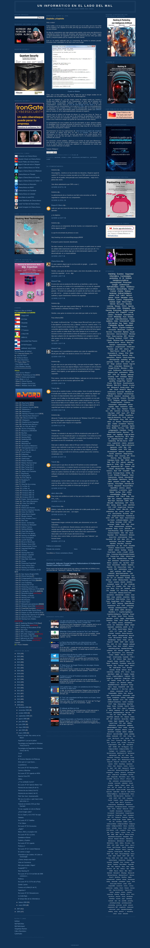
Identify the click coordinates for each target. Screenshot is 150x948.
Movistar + (124, 368)
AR (116, 787)
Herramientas (129, 340)
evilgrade (130, 731)
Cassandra (129, 798)
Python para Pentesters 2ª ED (31, 570)
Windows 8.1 (123, 535)
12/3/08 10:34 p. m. (58, 457)
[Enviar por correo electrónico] (47, 152)
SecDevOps (112, 541)
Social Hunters (26, 452)
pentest (111, 295)
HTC (113, 817)
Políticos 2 (21, 846)
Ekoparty (23, 326)
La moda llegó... (23, 896)
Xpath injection (117, 667)
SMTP (114, 603)
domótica (129, 582)
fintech (121, 888)
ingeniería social (128, 498)
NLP (123, 755)
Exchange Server (118, 473)
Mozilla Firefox (120, 469)
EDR (125, 631)
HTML (117, 464)
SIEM (114, 855)
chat (108, 466)
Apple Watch (111, 674)
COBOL (131, 699)
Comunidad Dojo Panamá (28, 341)
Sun (131, 509)
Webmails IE (116, 873)
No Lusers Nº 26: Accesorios (27, 826)
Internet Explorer (122, 334)
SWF (121, 858)
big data (121, 325)
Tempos (117, 306)
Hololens (109, 819)
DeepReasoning (125, 575)
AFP (121, 736)
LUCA (110, 317)
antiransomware (119, 526)
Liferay (129, 830)
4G (122, 584)
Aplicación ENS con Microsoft (30, 617)
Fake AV (126, 706)
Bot (121, 545)
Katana (120, 828)
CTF (116, 631)
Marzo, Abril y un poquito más (27, 832)
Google (115, 285)
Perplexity (110, 456)
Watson (121, 870)
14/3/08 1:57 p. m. (58, 541)
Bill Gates (128, 610)
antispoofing (130, 605)
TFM (120, 723)
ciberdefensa (128, 622)
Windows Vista (118, 340)
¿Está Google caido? (25, 812)
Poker (129, 714)
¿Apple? (20, 829)
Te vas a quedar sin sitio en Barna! (29, 809)
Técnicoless (112, 404)
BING (132, 353)
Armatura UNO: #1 (28, 497)
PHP (117, 376)
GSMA (122, 556)
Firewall (130, 430)
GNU (124, 586)
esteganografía (113, 430)
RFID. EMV (127, 851)
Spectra (131, 306)
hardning (116, 894)
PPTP (109, 603)
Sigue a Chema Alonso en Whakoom (30, 171)
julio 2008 (22, 721)
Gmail (128, 362)
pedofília (124, 900)
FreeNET (124, 742)
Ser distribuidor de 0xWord (23, 351)
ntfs (119, 900)
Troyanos (127, 402)
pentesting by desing (114, 648)
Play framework (125, 757)
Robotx (132, 853)
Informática (119, 821)
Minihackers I (26, 411)
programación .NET (117, 466)
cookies (127, 595)
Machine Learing (129, 834)
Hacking (57, 157)
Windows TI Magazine (121, 475)
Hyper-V (124, 708)
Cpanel (124, 701)
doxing (113, 505)
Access (128, 672)
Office (113, 409)
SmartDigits (129, 860)
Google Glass (126, 678)
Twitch (111, 768)
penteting (131, 734)
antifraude (132, 644)
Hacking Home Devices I (30, 424)
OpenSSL (110, 567)
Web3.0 (132, 665)
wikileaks (130, 462)
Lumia (128, 832)
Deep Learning (117, 336)
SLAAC (116, 618)
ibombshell (110, 584)
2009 (18, 702)
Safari (129, 567)
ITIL (114, 821)
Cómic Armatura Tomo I (28, 518)
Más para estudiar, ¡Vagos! (26, 865)
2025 (18, 656)
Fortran (131, 808)
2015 (18, 685)
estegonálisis (111, 885)
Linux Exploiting (26, 582)
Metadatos (126, 308)
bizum (120, 727)
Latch (123, 295)
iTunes (123, 896)
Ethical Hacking (27, 381)
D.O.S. (121, 528)
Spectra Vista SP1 (24, 776)
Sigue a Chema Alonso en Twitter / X (30, 181)
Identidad (124, 297)
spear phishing (116, 513)
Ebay (108, 742)
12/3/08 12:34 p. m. (58, 218)
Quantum (117, 396)
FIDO (109, 808)
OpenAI (129, 381)
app (116, 511)
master (117, 584)
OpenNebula (130, 847)
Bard (115, 471)
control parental (122, 537)
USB (109, 498)
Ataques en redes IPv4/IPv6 (30, 612)
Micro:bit (128, 712)
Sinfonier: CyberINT (27, 555)
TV (133, 567)
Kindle (125, 828)
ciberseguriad (131, 879)
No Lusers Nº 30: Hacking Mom (28, 767)
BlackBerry (112, 612)
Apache (118, 357)
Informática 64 (129, 483)
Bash (109, 652)
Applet (117, 674)
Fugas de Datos (129, 434)
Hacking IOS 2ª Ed (27, 585)
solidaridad (124, 783)
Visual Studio (111, 552)
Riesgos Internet (26, 516)
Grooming (111, 633)
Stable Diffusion (129, 603)
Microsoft (110, 319)
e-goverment (116, 443)
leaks (108, 554)
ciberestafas (122, 404)
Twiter (127, 866)
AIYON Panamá (26, 345)
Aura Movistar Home (124, 793)
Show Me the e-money (28, 484)
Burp (132, 738)
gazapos (117, 892)
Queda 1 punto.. (23, 884)
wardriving (118, 627)
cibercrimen (111, 334)
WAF (115, 569)
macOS (111, 453)
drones (119, 505)
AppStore (127, 650)
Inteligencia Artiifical (124, 748)
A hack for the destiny (28, 533)
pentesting (114, 278)
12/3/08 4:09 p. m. (58, 356)
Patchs (128, 661)
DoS (133, 575)
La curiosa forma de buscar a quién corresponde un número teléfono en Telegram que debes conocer (79, 655)
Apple (119, 302)
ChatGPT (123, 312)
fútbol (108, 597)
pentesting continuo (121, 607)
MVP (118, 539)
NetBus (122, 843)
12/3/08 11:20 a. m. (58, 200)
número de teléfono (116, 695)
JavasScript (131, 825)
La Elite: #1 (26, 486)
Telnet (123, 866)
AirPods (114, 629)
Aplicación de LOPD (27, 638)
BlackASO (115, 699)
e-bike (130, 729)
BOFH (122, 610)
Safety (126, 858)
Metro (131, 836)
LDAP (118, 413)
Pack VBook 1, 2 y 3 (22, 379)
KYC (132, 748)
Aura (124, 317)
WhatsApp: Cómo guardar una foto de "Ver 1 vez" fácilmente (79, 631)
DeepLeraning (112, 804)
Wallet (126, 620)
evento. (126, 885)
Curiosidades (125, 276)
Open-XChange (116, 847)
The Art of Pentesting (28, 428)
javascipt (130, 693)
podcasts (110, 362)
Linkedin (111, 469)
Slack (127, 721)
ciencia (109, 625)
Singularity (121, 721)
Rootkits (127, 578)
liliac (110, 781)
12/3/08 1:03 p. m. (58, 256)
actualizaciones (121, 725)
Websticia (129, 541)
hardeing (129, 892)
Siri (133, 464)
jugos (123, 898)
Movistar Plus (119, 436)
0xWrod (128, 785)
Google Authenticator (118, 516)
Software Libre (113, 372)
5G (133, 627)
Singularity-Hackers (21, 929)
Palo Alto (124, 714)
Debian (112, 492)
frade (110, 890)
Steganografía (130, 618)
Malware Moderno (27, 460)
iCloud (114, 646)
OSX (111, 714)
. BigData (117, 785)
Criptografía (112, 325)
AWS (124, 571)
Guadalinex (131, 815)
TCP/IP (115, 580)
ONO (133, 843)
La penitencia (22, 765)
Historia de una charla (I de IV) (28, 793)
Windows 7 (110, 347)
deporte (123, 582)
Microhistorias (25, 600)
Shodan (123, 374)
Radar (116, 853)
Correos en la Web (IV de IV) (27, 887)
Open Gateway (113, 479)
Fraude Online (25, 625)
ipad (116, 349)
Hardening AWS (26, 439)
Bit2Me (114, 428)
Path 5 (123, 496)
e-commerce (123, 490)
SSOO (115, 764)
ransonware (117, 783)
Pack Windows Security (23, 366)
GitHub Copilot (130, 556)
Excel (124, 417)
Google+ (109, 657)
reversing (122, 456)
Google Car (110, 678)
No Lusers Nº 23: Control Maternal (29, 849)
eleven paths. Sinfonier (116, 883)
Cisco (128, 599)
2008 (18, 705)
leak (111, 389)
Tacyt (118, 409)
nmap (113, 597)
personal (111, 312)
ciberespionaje (114, 359)
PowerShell (117, 332)
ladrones (124, 669)
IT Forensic (24, 330)
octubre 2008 (23, 713)
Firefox (117, 362)
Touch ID (131, 766)
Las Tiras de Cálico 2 (29, 450)
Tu (107, 768)
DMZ (117, 575)
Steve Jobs (121, 541)
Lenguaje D (123, 830)
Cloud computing (129, 357)
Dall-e (129, 740)
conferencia (111, 392)
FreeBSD (112, 811)
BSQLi (116, 528)
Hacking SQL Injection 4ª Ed (30, 614)
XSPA (123, 605)
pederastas (116, 781)
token (123, 413)
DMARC (117, 654)
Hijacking (130, 424)
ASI (125, 787)
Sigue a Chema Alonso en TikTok (29, 168)
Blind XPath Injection (122, 573)
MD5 (108, 834)
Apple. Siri (123, 791)
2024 (18, 659)
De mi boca (128, 802)
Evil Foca (121, 428)
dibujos (132, 428)
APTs (122, 672)
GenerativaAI (111, 813)
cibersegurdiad (131, 772)
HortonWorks (130, 744)
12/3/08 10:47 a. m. (59, 187)
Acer (128, 787)
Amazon (123, 398)
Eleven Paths (127, 302)
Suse (131, 721)
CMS (131, 573)
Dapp (114, 704)
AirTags (129, 736)
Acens (133, 672)
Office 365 (125, 509)
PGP (117, 496)
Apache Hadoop (122, 629)
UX (116, 644)
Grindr (124, 815)
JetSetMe (114, 828)
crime (126, 691)
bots (131, 419)
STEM (113, 858)
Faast (108, 398)
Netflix (117, 524)
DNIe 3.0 (123, 654)
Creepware (131, 701)
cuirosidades (122, 881)
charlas (120, 291)
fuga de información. (118, 890)
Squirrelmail (129, 764)
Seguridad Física (115, 355)
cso (114, 625)
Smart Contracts (130, 518)
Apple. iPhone (131, 791)
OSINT (23, 482)
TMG (108, 866)
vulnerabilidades (115, 494)
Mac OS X (117, 385)
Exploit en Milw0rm (74, 91)
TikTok (132, 503)
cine (114, 434)
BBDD (132, 650)
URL (118, 868)
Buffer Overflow (120, 599)
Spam (125, 323)
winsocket (125, 913)
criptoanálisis (113, 490)
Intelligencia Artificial (117, 825)
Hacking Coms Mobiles (28, 619)
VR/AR (127, 460)
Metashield (117, 486)
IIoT (134, 819)
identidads (112, 898)
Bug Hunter (25, 403)
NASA (116, 843)
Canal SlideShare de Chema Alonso (29, 200)
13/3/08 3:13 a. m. (58, 501)
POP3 (119, 714)
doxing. (128, 881)
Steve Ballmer (123, 864)
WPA (109, 689)
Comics (119, 299)
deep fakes (120, 543)
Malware (128, 291)
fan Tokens (125, 411)
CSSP (123, 798)
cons (110, 370)
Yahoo (132, 475)
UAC (111, 411)
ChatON (110, 800)
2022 (18, 665)
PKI (115, 567)
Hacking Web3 (26, 437)
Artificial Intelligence (125, 293)
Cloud (116, 389)
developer (125, 396)
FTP (108, 556)
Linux (69, 157)
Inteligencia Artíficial (123, 823)
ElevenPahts (116, 565)
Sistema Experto (113, 860)
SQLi (122, 464)
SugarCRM (131, 864)
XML (110, 667)
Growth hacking (117, 657)
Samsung (120, 603)
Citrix (132, 396)
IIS (118, 374)
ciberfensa (123, 772)
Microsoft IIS (124, 684)
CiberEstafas (25, 458)
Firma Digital (119, 483)
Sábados (21, 817)
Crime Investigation (27, 537)
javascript (120, 392)
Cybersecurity (112, 477)
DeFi (133, 528)
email (132, 595)
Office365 (110, 503)
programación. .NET (113, 907)
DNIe (108, 516)
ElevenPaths (122, 289)
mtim (116, 900)
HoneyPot (117, 633)
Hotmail (120, 477)
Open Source (114, 351)
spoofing (112, 381)
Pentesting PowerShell (28, 563)
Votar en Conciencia (24, 862)
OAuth (123, 524)
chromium (131, 727)
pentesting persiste (127, 902)
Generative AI (112, 353)
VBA (128, 868)
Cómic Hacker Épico (27, 565)
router (133, 695)
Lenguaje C (112, 682)
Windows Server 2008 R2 (122, 770)
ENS (129, 494)
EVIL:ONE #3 (26, 478)
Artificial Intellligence (112, 793)
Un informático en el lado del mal (75, 5)
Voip (129, 449)
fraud (128, 776)
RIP (112, 853)
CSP (119, 798)
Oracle (109, 383)
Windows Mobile (123, 580)
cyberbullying (123, 569)
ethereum (122, 451)
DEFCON (127, 528)
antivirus (122, 488)
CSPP (114, 507)
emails (125, 883)
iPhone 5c (116, 778)
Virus (116, 535)
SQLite (131, 533)
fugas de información (114, 417)
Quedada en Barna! (24, 837)
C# (121, 674)
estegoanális (114, 776)
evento (127, 511)
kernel (132, 520)
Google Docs (110, 815)
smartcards (115, 736)
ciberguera (118, 729)
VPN (125, 449)
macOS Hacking (26, 540)
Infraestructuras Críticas (29, 546)
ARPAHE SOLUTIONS (28, 348)
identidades (130, 896)
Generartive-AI (127, 811)
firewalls (118, 669)
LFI (115, 578)
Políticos (21, 879)
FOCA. (113, 808)
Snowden (127, 862)
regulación (111, 627)
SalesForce (117, 719)
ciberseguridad (115, 282)
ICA (133, 601)
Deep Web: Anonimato (28, 559)
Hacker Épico (25, 602)
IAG (110, 659)
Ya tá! (20, 753)
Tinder (116, 620)
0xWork (123, 785)
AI (120, 278)
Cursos (113, 291)
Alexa (120, 458)
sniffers (129, 492)
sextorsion (118, 571)
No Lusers (120, 304)
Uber (124, 723)
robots (109, 421)
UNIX (112, 644)
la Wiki (81, 106)
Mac (125, 447)
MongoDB (110, 661)
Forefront (111, 548)
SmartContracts (128, 383)
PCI (115, 714)
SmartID (112, 590)
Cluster (23, 561)
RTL (122, 716)
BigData (125, 332)
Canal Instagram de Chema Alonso (29, 207)
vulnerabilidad (130, 697)
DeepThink (130, 704)
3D (117, 545)
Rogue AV (109, 761)
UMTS (121, 620)
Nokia (127, 755)
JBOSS (111, 710)
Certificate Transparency (114, 701)
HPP (108, 680)
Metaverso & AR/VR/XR (29, 431)
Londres (123, 832)
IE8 (123, 680)
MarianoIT (54, 281)
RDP (116, 518)
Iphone (110, 297)
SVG (117, 858)
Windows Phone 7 (123, 875)
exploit (123, 351)
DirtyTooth (120, 501)
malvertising (110, 672)
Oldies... (20, 779)
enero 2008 (22, 905)
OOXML (121, 415)
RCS (119, 759)
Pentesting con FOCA (28, 580)
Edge (121, 530)
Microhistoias (131, 753)
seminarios (110, 650)
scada (125, 505)
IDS (108, 578)
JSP (114, 659)
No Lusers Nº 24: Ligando (26, 843)
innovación (112, 329)
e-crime (132, 385)
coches (119, 552)
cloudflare (129, 379)
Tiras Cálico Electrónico (30, 501)
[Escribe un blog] (49, 152)
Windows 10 (128, 366)
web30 (125, 627)
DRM (125, 740)
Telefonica (109, 620)
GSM (132, 466)
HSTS (122, 601)
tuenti (130, 490)
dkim (108, 505)
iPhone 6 (109, 734)
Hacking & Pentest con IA (30, 413)
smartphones (115, 697)
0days (133, 597)
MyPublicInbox (19, 924)
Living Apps (118, 366)
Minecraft (110, 838)
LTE (123, 710)
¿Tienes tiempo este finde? (26, 859)
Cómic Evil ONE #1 (27, 512)
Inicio (75, 549)
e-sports (130, 569)
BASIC (117, 610)
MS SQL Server (122, 441)
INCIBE (115, 746)
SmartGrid (109, 862)
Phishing (111, 338)
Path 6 (110, 687)
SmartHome (129, 415)
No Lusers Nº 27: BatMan (26, 820)
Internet (112, 304)
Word (131, 770)
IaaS (131, 746)
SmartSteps (122, 764)
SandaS (132, 642)
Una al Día (24, 630)
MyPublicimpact (20, 926)
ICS (134, 586)
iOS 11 (128, 894)
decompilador (123, 774)
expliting (116, 888)
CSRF (125, 522)
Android (112, 302)
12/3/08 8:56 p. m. (58, 410)
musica (126, 734)
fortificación (117, 370)
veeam (119, 913)
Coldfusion (127, 676)
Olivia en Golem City (29, 418)
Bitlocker (130, 629)
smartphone (122, 424)
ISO (110, 821)
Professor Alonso (22, 358)
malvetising (129, 898)
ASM (125, 584)
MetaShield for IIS (121, 753)
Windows (111, 299)
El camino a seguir (24, 852)
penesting (130, 900)
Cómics (110, 315)
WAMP (111, 870)
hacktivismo (130, 451)
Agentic (132, 426)
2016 (18, 682)
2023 (18, 662)
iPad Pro (118, 896)
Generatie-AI (131, 742)
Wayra (129, 389)
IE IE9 (129, 351)
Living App (115, 398)
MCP (126, 710)
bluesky (124, 879)
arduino (128, 488)
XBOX (110, 481)
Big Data (24, 433)
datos (132, 436)
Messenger (111, 524)
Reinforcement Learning (128, 759)
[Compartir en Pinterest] (56, 152)
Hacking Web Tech (27, 553)
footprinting (112, 441)
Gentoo (109, 708)
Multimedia (129, 548)
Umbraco (122, 868)
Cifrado (109, 340)
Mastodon (121, 578)
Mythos (119, 639)
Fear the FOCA (22, 355)
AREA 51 (23, 337)
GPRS (131, 372)
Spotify (131, 479)
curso (109, 443)
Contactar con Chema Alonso (27, 156)
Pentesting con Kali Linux (29, 587)
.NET (109, 374)
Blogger (124, 494)
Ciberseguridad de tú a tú (29, 448)
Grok (133, 678)
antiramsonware (111, 879)
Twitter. (132, 866)
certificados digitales (122, 520)
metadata (123, 376)
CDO (129, 447)
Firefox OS (125, 808)
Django (109, 706)
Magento (114, 635)
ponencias (119, 905)
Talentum (125, 409)
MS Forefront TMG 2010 (28, 636)
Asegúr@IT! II (22, 868)
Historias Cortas (26, 435)
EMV (133, 676)
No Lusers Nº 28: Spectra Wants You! (30, 785)
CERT (108, 740)
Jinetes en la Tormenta (28, 471)
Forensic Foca (114, 556)
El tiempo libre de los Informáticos (29, 899)
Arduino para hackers (28, 377)
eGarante (112, 669)
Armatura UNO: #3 (28, 493)
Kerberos (119, 659)
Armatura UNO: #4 (28, 490)
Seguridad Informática (80, 157)
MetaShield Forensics (113, 684)
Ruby (128, 496)
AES (115, 650)
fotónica (120, 693)
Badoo (132, 793)
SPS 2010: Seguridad (27, 634)
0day (128, 481)
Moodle (125, 637)
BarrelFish (109, 796)
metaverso (124, 406)
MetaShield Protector (114, 432)
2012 (18, 693)
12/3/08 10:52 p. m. (58, 488)
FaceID (130, 631)
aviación (131, 689)
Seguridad (110, 535)
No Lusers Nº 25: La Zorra (26, 834)
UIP (114, 868)
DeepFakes (131, 347)
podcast (119, 364)
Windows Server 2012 (28, 606)
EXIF (133, 740)
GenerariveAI (119, 811)
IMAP (110, 746)
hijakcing (122, 894)
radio (131, 406)
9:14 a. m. (75, 155)
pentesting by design (115, 902)
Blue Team (111, 501)
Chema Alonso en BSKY (26, 187)
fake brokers (122, 776)
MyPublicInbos (112, 841)
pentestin (131, 646)
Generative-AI (129, 315)
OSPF (108, 845)
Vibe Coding (124, 590)
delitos (127, 625)
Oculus (122, 845)
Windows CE (125, 768)
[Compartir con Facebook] (54, 152)
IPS (119, 746)
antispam (116, 481)
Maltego (130, 682)
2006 (18, 911)
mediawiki (110, 900)
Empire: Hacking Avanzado (30, 499)
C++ (133, 796)
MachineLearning (111, 753)
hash (125, 693)
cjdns (109, 774)
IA (123, 278)
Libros (122, 287)
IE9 (115, 539)
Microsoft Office (128, 486)
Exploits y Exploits (24, 840)
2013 (18, 690)
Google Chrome (113, 368)
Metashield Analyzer (118, 712)
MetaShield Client (122, 635)
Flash (118, 742)
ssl (114, 421)
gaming (123, 400)
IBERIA (129, 819)
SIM (126, 533)
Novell (120, 616)
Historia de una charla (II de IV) (28, 790)
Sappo (122, 618)
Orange (131, 684)
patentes (119, 597)
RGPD (108, 853)
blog (130, 355)
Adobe (129, 571)
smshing (123, 697)
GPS (114, 374)
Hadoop (128, 601)
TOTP (131, 441)
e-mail (131, 312)
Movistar (131, 336)
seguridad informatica (126, 909)
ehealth (131, 552)
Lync (132, 832)
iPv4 (132, 387)
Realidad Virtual (122, 558)
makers (124, 443)
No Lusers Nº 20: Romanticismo (28, 893)
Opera (133, 539)
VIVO (119, 644)
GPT (132, 362)
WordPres (124, 877)
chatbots (119, 498)
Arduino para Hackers (28, 508)
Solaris (132, 862)
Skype (122, 518)
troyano (127, 466)
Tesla (108, 644)
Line (117, 751)
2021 (18, 668)
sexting (112, 522)
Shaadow (132, 719)
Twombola (109, 868)
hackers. (123, 892)
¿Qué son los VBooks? (22, 373)
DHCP (110, 704)
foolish (133, 511)
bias (113, 498)
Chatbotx (116, 800)
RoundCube (124, 761)
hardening (112, 293)
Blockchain (121, 329)
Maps (124, 659)
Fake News (111, 413)
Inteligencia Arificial (113, 748)
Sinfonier (128, 464)
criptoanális (114, 881)
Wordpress (112, 379)
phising (108, 736)
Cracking (111, 376)
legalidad (120, 434)
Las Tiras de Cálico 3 (29, 426)
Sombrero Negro (26, 456)
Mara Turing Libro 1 (27, 469)
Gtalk (114, 708)
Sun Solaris (111, 520)
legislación (113, 447)
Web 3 (130, 870)
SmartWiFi (126, 471)
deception (129, 667)
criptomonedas (122, 344)
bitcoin (123, 342)
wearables (110, 785)
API (128, 456)
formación (111, 289)
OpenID (124, 847)
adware (109, 434)
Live (118, 682)
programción (122, 907)
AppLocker (109, 791)
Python (132, 319)
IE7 (112, 578)
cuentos (121, 511)
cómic (120, 449)
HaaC (129, 586)
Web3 (131, 323)
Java (108, 409)
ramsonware (130, 907)
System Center (113, 723)
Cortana (111, 654)
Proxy (122, 419)
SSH (132, 496)
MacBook (130, 565)
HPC (109, 817)
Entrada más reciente (53, 549)
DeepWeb (132, 545)
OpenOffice (114, 488)
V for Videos (22, 823)
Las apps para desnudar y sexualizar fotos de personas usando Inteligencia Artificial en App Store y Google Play (80, 621)
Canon (113, 740)
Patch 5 (124, 849)
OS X (127, 539)
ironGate (118, 898)
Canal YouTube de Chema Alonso (29, 204)
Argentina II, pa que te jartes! (27, 740)
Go (109, 616)
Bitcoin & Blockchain (28, 542)
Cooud (112, 802)
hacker (110, 473)
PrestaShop (123, 663)
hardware (118, 338)
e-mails (123, 481)
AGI (132, 785)
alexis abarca (55, 493)
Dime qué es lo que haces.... (27, 762)
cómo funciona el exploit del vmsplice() (88, 131)
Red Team (24, 520)
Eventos (120, 274)
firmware (127, 888)
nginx (108, 695)
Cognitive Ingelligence (126, 612)
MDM (109, 635)
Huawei (124, 819)
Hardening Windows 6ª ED (29, 623)
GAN (130, 522)
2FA (130, 344)
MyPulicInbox (110, 843)
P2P (119, 471)
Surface (110, 766)
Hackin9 (113, 680)
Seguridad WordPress (28, 548)
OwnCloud (118, 849)
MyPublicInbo (129, 838)
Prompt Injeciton (119, 851)
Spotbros (115, 864)
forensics (109, 471)
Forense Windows (26, 640)
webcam (123, 462)
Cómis (116, 802)
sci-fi (109, 513)
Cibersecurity (130, 652)
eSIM (108, 776)
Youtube (110, 349)
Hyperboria (131, 708)
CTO (123, 652)
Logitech (117, 832)
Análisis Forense (26, 527)
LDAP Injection (113, 419)
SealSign (123, 550)
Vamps (127, 665)
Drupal (132, 614)
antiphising (130, 725)
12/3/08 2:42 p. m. (58, 343)
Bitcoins (125, 355)
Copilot (120, 631)
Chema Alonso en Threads (26, 174)
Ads (120, 563)
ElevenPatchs (110, 806)
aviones (112, 691)
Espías (114, 706)
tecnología (119, 522)
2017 (18, 679)
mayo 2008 (22, 727)
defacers (124, 729)
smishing (110, 911)
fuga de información (128, 445)
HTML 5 (132, 657)
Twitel (133, 471)
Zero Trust (125, 689)
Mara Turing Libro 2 (27, 467)
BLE (131, 513)
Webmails (129, 469)
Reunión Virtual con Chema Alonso (29, 159)
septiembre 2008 (24, 716)
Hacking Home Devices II (30, 416)
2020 (18, 671)
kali (108, 387)
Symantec (119, 766)
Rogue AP (110, 642)
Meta (123, 539)
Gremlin (114, 616)
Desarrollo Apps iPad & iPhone (31, 610)
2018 (18, 676)
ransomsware (126, 695)
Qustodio (114, 759)
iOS (117, 312)
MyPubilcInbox (112, 639)
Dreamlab (23, 323)
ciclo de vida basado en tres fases (81, 104)
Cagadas (126, 674)
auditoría (109, 321)
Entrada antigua (96, 549)
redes (116, 321)
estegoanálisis (110, 545)
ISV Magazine (125, 746)
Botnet (118, 445)
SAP (107, 719)
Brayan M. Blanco (57, 205)
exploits (111, 406)
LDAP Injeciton (110, 830)
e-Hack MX (24, 334)
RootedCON (121, 687)
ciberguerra (112, 394)
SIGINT (119, 855)
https (117, 406)
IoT (108, 364)
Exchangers (131, 806)
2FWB (111, 610)
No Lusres (127, 843)
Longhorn (129, 751)
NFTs (127, 436)
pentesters (118, 453)
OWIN (117, 845)
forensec (132, 888)
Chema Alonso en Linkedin (26, 194)
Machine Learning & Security (30, 510)
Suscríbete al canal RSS (26, 197)
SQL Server (117, 383)
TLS (118, 590)
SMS (131, 368)
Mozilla (130, 637)
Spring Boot (25, 505)
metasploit (129, 325)
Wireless (110, 385)
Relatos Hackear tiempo (29, 463)
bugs (131, 338)
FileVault (119, 808)
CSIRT (115, 798)
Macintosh (123, 682)
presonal (130, 905)
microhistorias (129, 394)
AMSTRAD (131, 505)
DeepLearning (128, 453)
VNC (115, 768)
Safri (130, 858)
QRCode (116, 716)
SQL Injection (112, 323)
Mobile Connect (120, 548)
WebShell (109, 873)
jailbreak (131, 374)
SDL (129, 761)
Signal (115, 721)
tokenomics (111, 357)
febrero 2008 (23, 902)
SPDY (124, 855)
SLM (109, 560)
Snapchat (109, 665)
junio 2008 (22, 724)
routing (109, 697)
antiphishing (110, 511)
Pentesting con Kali (29, 375)
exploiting (124, 359)
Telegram (116, 400)
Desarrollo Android (27, 593)
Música (115, 327)
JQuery (125, 825)
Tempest (130, 550)
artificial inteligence (112, 727)
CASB (110, 798)
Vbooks (110, 569)
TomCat (125, 766)
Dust (113, 462)
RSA (123, 492)
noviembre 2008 (24, 710)
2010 (18, 699)
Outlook (117, 550)
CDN (126, 699)
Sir (133, 858)
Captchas (111, 483)
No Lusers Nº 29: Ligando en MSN (29, 773)
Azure (108, 428)
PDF (126, 419)
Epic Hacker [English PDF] (30, 574)
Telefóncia (117, 866)
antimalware (123, 372)
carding (114, 622)
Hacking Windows (27, 529)
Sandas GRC (131, 663)
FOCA (124, 306)
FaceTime (129, 654)
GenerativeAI (124, 321)
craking (108, 881)
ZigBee (130, 877)
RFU (132, 851)
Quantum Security (28, 407)
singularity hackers (117, 439)
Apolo (122, 738)
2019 (18, 673)
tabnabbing (130, 911)
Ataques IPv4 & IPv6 (28, 383)
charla (131, 439)
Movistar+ (126, 432)
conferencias (124, 285)
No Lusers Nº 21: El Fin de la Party (29, 882)
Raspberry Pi (25, 480)
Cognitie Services (128, 800)
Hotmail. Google (116, 819)
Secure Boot (125, 719)
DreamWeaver (120, 804)
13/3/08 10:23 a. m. (59, 514)
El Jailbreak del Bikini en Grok (69, 708)
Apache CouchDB (120, 789)
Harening (131, 817)
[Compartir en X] (52, 152)
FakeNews (123, 430)
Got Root (24, 550)
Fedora (132, 706)
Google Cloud (122, 507)
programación (120, 347)
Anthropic (120, 650)
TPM (112, 866)
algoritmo (113, 543)
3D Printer (126, 513)
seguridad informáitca (127, 648)
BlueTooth (131, 398)
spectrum (121, 911)
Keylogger (111, 751)
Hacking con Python (27, 567)
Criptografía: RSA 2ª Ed (28, 591)
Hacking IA (25, 405)
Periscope (130, 849)
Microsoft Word (118, 637)
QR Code (130, 639)
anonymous (110, 595)
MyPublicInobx (113, 755)
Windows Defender (112, 875)
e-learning (118, 731)
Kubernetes (25, 454)
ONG (122, 533)
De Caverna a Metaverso (29, 446)
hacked (119, 394)
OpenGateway (119, 503)
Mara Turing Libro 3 (27, 465)
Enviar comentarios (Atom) (64, 553)
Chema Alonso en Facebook (27, 190)
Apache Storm (130, 789)
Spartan (110, 864)
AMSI (124, 736)
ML (133, 473)
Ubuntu (125, 385)
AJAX (108, 787)
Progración (110, 851)
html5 (111, 571)
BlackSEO (126, 458)
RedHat (130, 558)
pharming (110, 783)
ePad (133, 881)
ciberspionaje (119, 595)
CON (132, 349)
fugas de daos (128, 890)
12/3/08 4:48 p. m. (58, 383)
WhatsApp (117, 317)
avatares (116, 582)
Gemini (125, 364)
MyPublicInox (129, 841)
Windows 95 (115, 689)
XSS (120, 349)
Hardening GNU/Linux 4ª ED (30, 589)
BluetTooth (128, 796)
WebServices (112, 725)
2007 (18, 909)
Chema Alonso (56, 261)
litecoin (130, 669)
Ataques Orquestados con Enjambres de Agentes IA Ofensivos (80, 719)
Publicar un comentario (53, 546)
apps (109, 424)
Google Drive (117, 678)
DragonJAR (24, 315)
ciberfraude (110, 729)
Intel (109, 558)
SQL (132, 687)
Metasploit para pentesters (32, 604)
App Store (126, 563)
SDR (128, 687)
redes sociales (128, 370)
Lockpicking (123, 751)
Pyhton (115, 687)
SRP (128, 855)
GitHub (128, 473)
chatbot (114, 424)
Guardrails (125, 657)
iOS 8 (132, 894)
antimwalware (109, 772)
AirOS (132, 787)
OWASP (98, 109)
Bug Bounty (25, 473)
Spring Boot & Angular (28, 514)
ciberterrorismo (124, 560)
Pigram (108, 663)
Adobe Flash (110, 599)
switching (117, 672)
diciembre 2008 (24, 707)
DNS (122, 362)
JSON (127, 680)
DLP (113, 586)
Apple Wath (116, 791)
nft (109, 439)
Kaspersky (117, 710)
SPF (126, 503)
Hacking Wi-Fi (25, 476)
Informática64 (129, 477)
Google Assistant (112, 744)
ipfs (134, 778)
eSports (124, 731)
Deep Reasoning (113, 530)
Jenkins (108, 828)
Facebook (118, 315)
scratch (131, 607)
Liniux (112, 832)
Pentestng (117, 757)
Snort (121, 862)
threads (131, 783)
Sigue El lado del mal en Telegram (29, 164)
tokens (126, 349)
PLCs (117, 588)
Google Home (129, 530)
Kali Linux (130, 417)
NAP (119, 755)
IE (106, 710)
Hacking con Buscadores (29, 627)
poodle (125, 905)
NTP (133, 712)
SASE (109, 855)
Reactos (127, 716)
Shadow (110, 721)
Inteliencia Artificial (111, 823)
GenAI (117, 297)
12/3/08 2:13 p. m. (58, 298)
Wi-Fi (118, 605)
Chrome (131, 400)
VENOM (132, 868)
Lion (108, 588)
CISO (109, 507)
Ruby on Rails (122, 567)
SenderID (127, 588)
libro (130, 359)
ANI (113, 787)
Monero (130, 659)
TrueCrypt (120, 665)
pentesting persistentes (126, 781)
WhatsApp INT (26, 443)
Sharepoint (115, 560)
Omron (127, 845)
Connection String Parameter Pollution (122, 554)
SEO (116, 456)
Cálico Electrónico (23, 360)
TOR (127, 428)
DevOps (118, 492)
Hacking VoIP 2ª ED (27, 597)
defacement (119, 625)
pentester (131, 443)
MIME (112, 834)
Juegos (121, 353)
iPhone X (129, 778)
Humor (131, 289)
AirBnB (109, 699)
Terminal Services (128, 421)
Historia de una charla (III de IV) (28, 787)
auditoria (117, 772)
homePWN (109, 778)
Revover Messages (124, 853)
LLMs (119, 308)
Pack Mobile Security (22, 364)
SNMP (121, 642)
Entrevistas (117, 310)
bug (120, 323)
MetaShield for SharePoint (115, 836)
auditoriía (118, 879)
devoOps (131, 774)
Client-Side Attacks (27, 531)
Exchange (120, 706)
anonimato (125, 426)
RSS (117, 462)
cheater (125, 727)
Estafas (130, 317)
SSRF (126, 642)
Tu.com (110, 475)
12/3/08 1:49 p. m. (58, 276)
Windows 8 (115, 387)
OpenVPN (122, 661)
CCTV (121, 699)
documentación (112, 451)
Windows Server (113, 342)
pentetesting (111, 905)
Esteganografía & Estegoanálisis (31, 578)
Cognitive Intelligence (126, 327)
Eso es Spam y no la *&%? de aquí (29, 815)
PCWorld (110, 396)
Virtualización (111, 605)
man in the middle (117, 734)
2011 (18, 696)
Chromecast (119, 740)
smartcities (126, 597)
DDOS (125, 545)
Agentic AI (110, 464)
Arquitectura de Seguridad (30, 422)
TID (132, 432)
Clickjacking (110, 575)
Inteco (130, 821)
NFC (131, 501)
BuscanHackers (116, 652)
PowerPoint (110, 716)
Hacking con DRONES (28, 535)
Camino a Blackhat (24, 770)
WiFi (125, 336)
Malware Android (26, 557)
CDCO (111, 631)
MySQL (130, 376)
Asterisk (127, 738)
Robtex (132, 716)
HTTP (110, 400)
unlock (115, 913)
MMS (117, 834)
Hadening (124, 817)
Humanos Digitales (113, 533)
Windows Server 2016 (29, 385)
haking (132, 776)
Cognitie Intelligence (118, 676)
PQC (127, 524)
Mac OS (122, 834)
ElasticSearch (129, 804)
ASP (109, 629)
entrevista (128, 543)
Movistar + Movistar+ (119, 838)
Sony (115, 665)
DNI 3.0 (122, 802)
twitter (133, 321)
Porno (125, 616)
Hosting (119, 680)
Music (112, 588)
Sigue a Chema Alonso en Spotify (29, 177)
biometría (117, 411)
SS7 (111, 719)
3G (132, 481)
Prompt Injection (116, 402)
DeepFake (125, 614)
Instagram (110, 436)
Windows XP (129, 392)
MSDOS (123, 565)
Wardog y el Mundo (27, 595)
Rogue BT (116, 761)
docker (130, 404)
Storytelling (25, 441)
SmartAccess (122, 860)
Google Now (119, 815)
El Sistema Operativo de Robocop (29, 759)
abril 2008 (22, 730)
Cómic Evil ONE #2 (28, 503)
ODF (126, 439)
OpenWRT (111, 849)
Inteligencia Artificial (120, 280)
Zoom (123, 667)
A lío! (19, 756)
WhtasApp (124, 873)
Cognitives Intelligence (114, 614)
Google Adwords (129, 813)
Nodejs (116, 661)
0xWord (17, 921)
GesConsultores (120, 813)
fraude (132, 332)
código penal (115, 774)
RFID (114, 558)
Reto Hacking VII (23, 871)
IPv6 (126, 353)
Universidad (111, 308)
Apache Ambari (111, 789)
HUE (124, 744)
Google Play (121, 381)
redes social (112, 909)
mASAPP (125, 646)
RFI (122, 588)
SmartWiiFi (116, 862)
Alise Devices (115, 738)
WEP (119, 768)
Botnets (118, 421)
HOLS (118, 708)
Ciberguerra (25, 420)
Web (126, 870)
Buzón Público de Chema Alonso (28, 162)
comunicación (119, 691)
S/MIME (116, 642)
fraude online (124, 387)
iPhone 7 (122, 778)
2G (129, 627)
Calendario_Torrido (113, 460)
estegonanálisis (112, 693)
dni (130, 691)
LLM (117, 295)
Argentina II (21, 890)
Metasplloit (126, 836)
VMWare (129, 723)
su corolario (84, 132)
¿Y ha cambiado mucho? (26, 782)
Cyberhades (18, 934)
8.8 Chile (23, 319)
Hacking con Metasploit (28, 525)
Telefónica (130, 287)
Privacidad (127, 282)
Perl (133, 661)
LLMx (117, 830)
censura (120, 622)
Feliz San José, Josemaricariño (28, 796)
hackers (129, 295)
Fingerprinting (128, 299)
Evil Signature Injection (121, 806)
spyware (115, 563)
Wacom (116, 870)
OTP (112, 518)
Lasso (132, 680)
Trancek (54, 388)
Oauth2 (118, 509)
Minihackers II (26, 409)
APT (128, 413)
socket (115, 911)
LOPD (120, 447)
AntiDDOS (111, 573)
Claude (132, 411)
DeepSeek (113, 449)
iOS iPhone (111, 896)
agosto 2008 (23, 719)
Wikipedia (125, 644)
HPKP (119, 744)
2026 (18, 653)
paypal (132, 625)
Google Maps (115, 601)
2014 (18, 688)
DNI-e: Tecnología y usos (29, 632)
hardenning (110, 894)
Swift (114, 766)
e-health (125, 552)
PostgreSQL (115, 663)
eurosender (119, 885)
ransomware (111, 445)
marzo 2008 (23, 733)
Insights (125, 821)
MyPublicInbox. (121, 841)
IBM (122, 460)
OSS (113, 845)
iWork (119, 646)
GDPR (127, 501)
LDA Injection (131, 828)
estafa (129, 883)
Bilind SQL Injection (119, 796)
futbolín (112, 892)
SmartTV (123, 389)
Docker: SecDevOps (27, 523)
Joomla (64, 157)
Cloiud (121, 800)
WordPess (117, 877)
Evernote (113, 742)
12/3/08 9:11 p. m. (58, 425)
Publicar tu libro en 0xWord (23, 310)
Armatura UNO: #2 (28, 495)
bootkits (109, 646)
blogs (113, 364)
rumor (118, 909)
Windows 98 (131, 873)
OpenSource (123, 479)
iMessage (111, 607)
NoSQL (125, 639)
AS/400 (120, 787)
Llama (108, 426)
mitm (109, 327)
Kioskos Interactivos (127, 633)
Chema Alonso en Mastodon (27, 184)
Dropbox (118, 586)
